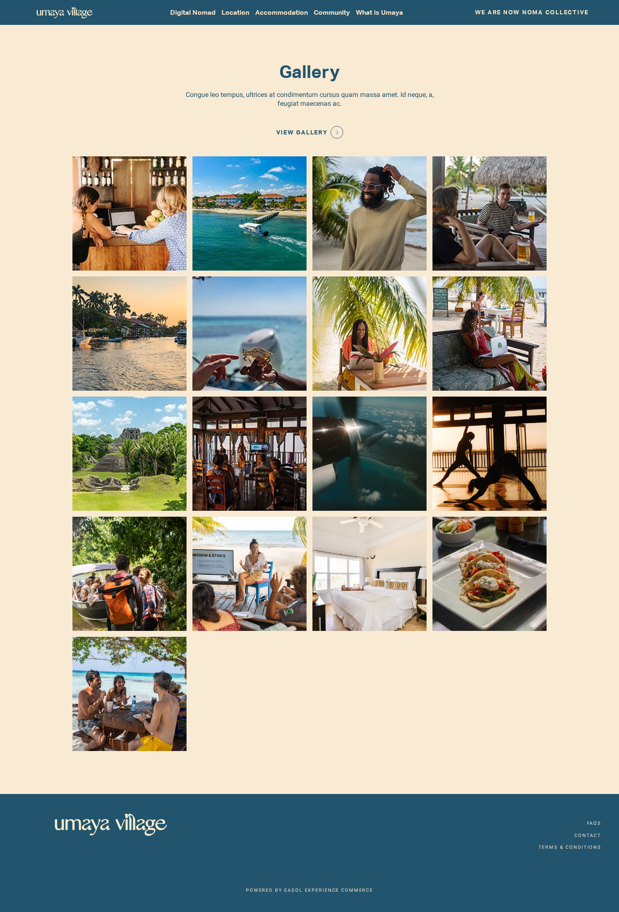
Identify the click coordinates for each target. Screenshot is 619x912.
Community (332, 12)
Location (235, 12)
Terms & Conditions (570, 847)
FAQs (594, 823)
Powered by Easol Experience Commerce (309, 890)
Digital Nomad (193, 12)
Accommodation (281, 12)
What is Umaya (379, 12)
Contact (587, 835)
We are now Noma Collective (532, 12)
